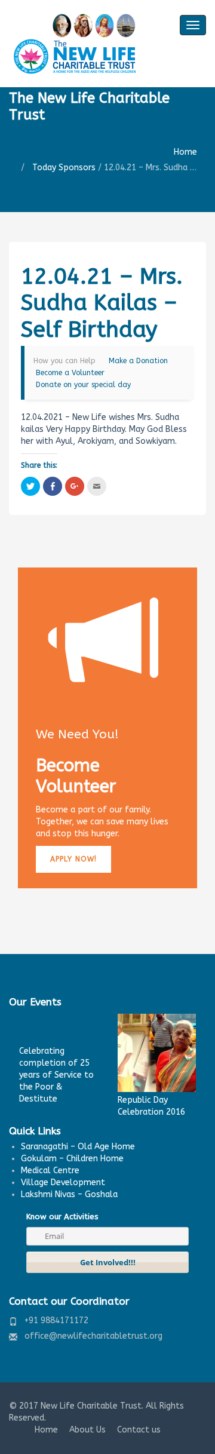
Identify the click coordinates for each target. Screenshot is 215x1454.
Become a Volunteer (70, 373)
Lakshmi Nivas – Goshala (69, 1194)
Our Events (35, 1002)
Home (185, 152)
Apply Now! (73, 859)
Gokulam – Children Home (72, 1159)
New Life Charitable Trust (91, 1406)
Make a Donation (138, 361)
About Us (87, 1430)
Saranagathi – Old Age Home (78, 1147)
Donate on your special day (83, 385)
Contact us (139, 1430)
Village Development (63, 1182)
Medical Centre (50, 1170)
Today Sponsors (64, 167)
